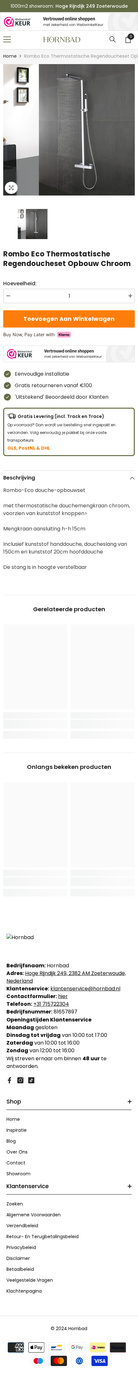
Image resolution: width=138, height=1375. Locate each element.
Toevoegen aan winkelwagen (69, 319)
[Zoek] (112, 39)
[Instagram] (20, 1080)
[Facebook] (9, 1080)
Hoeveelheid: (20, 283)
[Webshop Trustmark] (69, 21)
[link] (35, 724)
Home (10, 56)
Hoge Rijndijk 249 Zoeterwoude (92, 6)
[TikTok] (31, 1080)
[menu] (7, 39)
